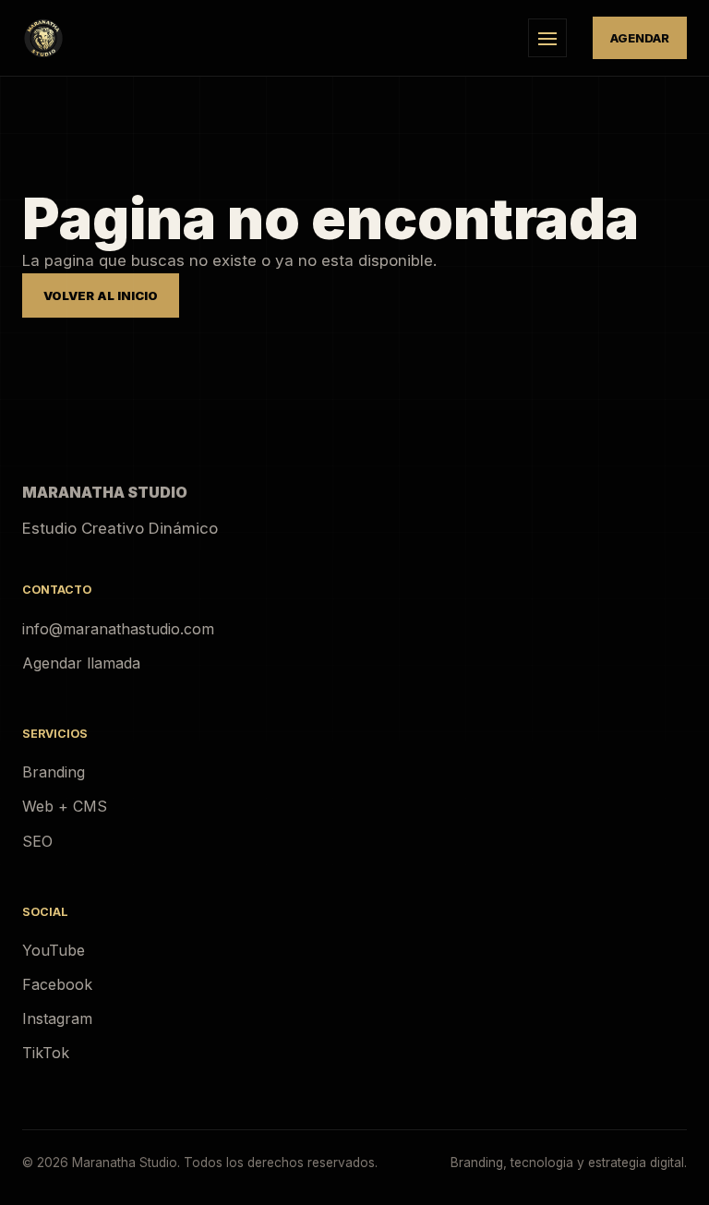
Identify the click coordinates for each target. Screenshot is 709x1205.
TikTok (45, 1052)
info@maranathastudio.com (118, 629)
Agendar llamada (81, 663)
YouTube (53, 950)
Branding (53, 772)
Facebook (57, 984)
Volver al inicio (100, 295)
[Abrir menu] (547, 37)
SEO (37, 841)
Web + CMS (64, 806)
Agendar (639, 37)
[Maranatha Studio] (262, 38)
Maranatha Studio (104, 492)
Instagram (57, 1018)
